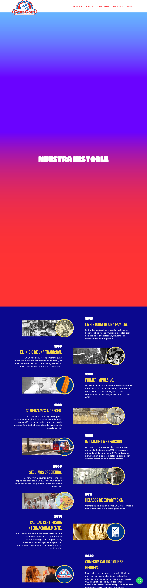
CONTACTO (129, 7)
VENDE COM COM (118, 7)
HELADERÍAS (89, 7)
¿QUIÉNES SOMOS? (103, 7)
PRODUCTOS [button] (76, 7)
